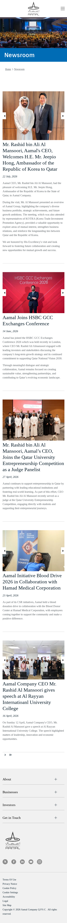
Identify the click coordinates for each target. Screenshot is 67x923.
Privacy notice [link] (10, 884)
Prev (4, 115)
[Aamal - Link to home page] (33, 8)
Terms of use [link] (9, 879)
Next (62, 115)
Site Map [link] (7, 905)
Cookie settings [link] (10, 892)
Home (8, 69)
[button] (62, 9)
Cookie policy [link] (9, 888)
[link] (5, 861)
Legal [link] (5, 901)
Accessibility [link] (9, 896)
